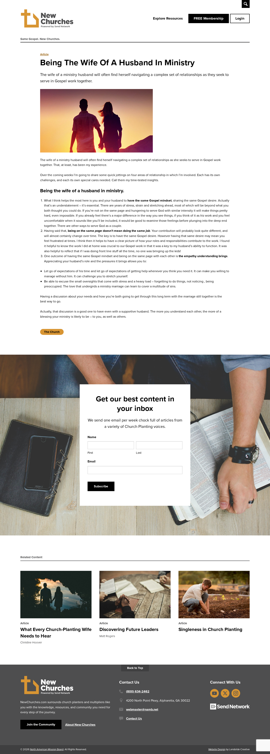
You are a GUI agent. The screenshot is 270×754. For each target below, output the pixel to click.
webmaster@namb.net (142, 709)
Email (91, 461)
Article (44, 54)
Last (138, 453)
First (90, 453)
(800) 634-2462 (137, 691)
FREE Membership (209, 18)
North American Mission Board (46, 749)
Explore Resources (168, 18)
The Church (52, 332)
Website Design (216, 749)
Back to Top (135, 668)
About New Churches (80, 724)
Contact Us (134, 718)
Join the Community (41, 724)
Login (239, 18)
